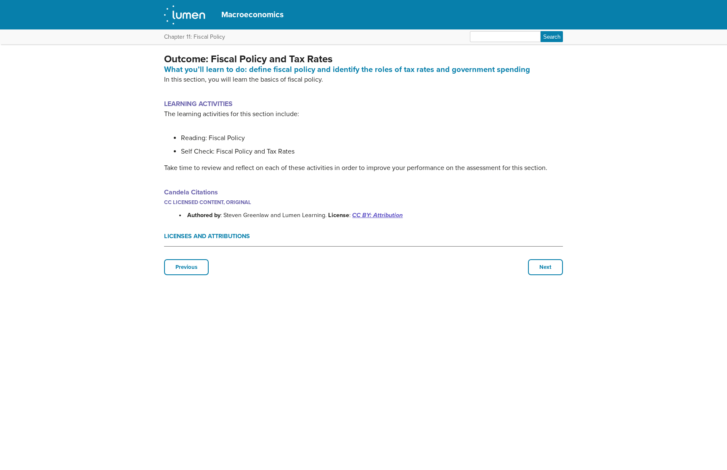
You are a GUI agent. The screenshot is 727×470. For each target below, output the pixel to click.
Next (545, 267)
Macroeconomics (252, 14)
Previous (186, 267)
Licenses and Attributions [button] (207, 236)
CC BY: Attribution (377, 215)
